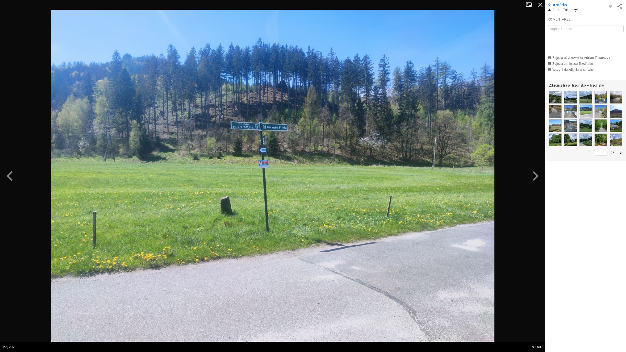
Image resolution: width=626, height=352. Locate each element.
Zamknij (540, 5)
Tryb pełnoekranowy (531, 5)
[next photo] (535, 176)
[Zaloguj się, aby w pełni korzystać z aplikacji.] (611, 6)
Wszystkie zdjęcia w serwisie (573, 70)
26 (613, 153)
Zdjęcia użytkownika (581, 58)
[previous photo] (10, 176)
